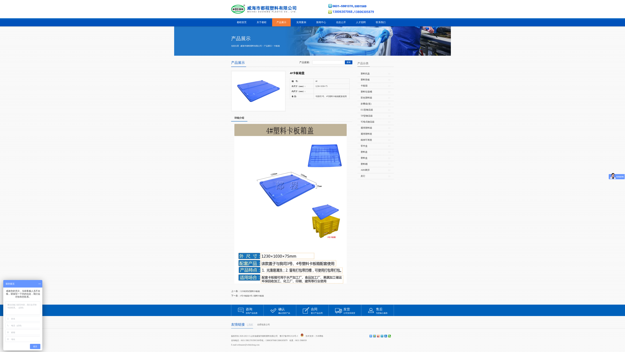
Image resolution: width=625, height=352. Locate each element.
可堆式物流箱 (367, 122)
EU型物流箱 (367, 110)
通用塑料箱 (366, 128)
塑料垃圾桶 (366, 92)
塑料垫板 (365, 79)
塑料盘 (364, 152)
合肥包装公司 (263, 324)
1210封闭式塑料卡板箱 (250, 291)
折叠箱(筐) (366, 104)
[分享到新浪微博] (378, 336)
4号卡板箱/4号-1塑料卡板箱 (252, 296)
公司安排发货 (349, 310)
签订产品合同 (317, 310)
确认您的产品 (284, 310)
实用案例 (301, 22)
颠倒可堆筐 (366, 140)
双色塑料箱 (366, 98)
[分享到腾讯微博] (382, 336)
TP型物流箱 (367, 116)
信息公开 (341, 22)
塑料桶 (364, 164)
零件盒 (364, 146)
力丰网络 (319, 336)
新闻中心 (321, 22)
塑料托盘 (365, 73)
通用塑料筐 (366, 134)
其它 (363, 176)
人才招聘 (361, 22)
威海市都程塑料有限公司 (251, 46)
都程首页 (242, 22)
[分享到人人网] (385, 336)
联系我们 (381, 22)
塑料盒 (364, 158)
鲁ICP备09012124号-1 (289, 336)
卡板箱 (277, 46)
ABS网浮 (365, 170)
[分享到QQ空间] (374, 336)
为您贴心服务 (382, 310)
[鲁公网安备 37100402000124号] (302, 335)
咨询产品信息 (251, 310)
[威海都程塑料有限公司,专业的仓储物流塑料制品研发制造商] (265, 9)
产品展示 (281, 22)
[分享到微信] (389, 336)
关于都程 (261, 22)
